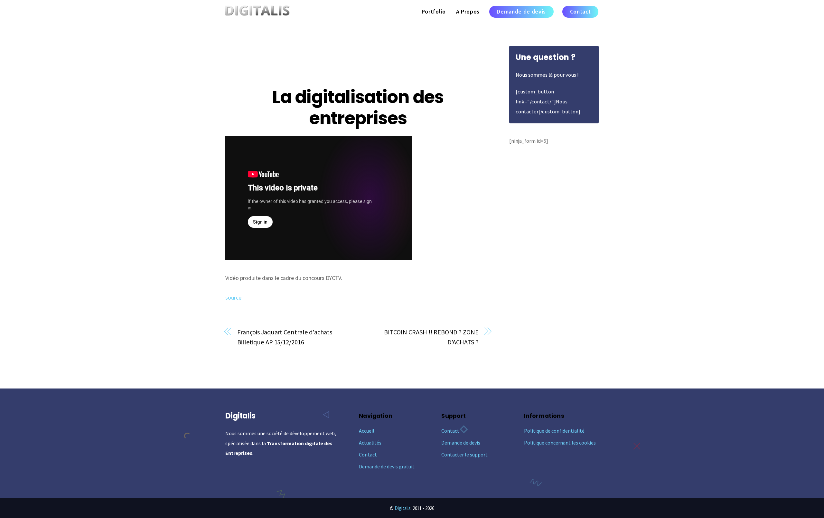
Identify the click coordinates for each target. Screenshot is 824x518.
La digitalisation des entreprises (358, 107)
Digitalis (403, 508)
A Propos (468, 11)
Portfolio (434, 11)
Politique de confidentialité (554, 430)
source (233, 297)
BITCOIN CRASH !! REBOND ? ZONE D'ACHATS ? (431, 337)
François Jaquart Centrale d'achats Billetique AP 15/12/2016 (284, 337)
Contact (580, 11)
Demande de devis (521, 11)
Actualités (370, 442)
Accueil (366, 430)
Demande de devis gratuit (387, 466)
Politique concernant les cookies (560, 442)
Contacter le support (464, 454)
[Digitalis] (257, 11)
